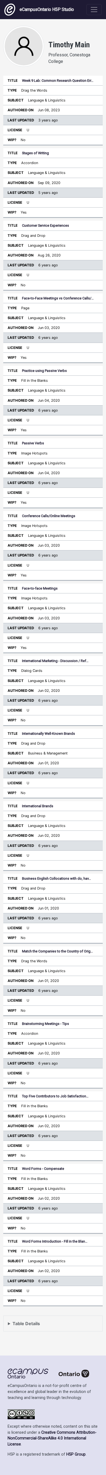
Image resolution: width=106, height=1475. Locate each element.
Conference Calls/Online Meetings (48, 516)
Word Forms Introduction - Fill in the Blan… (55, 1241)
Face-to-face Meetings (40, 588)
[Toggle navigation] (94, 9)
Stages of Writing (35, 153)
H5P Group (76, 1454)
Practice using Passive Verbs (44, 371)
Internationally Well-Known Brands (48, 733)
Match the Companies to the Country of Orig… (57, 951)
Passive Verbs (33, 443)
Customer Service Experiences (45, 225)
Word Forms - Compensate (43, 1169)
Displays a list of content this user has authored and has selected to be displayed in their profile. (51, 1326)
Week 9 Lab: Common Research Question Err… (57, 80)
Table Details (26, 1323)
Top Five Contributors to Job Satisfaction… (55, 1096)
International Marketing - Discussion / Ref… (55, 661)
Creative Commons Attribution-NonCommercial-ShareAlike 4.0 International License (52, 1438)
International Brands (37, 806)
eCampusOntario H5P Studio (47, 9)
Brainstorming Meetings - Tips (45, 1024)
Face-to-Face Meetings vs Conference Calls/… (58, 298)
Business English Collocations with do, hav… (56, 878)
